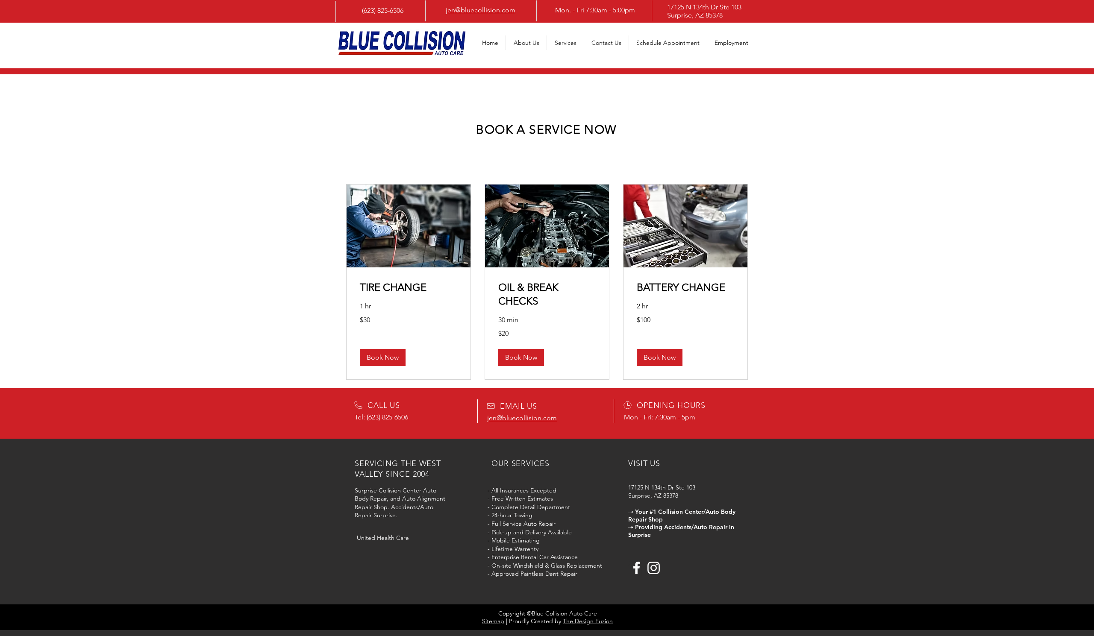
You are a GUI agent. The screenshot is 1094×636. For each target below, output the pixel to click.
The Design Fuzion (588, 621)
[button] (383, 357)
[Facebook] (636, 568)
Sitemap (493, 621)
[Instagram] (653, 568)
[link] (408, 287)
